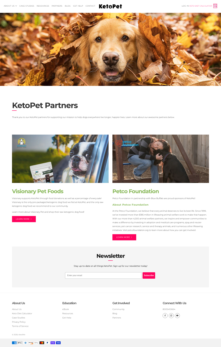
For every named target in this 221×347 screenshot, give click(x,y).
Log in (185, 6)
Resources (43, 6)
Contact (90, 6)
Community (118, 309)
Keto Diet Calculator (200, 6)
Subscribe (149, 275)
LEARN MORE (23, 219)
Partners (57, 6)
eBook (65, 309)
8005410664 (169, 309)
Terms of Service (20, 326)
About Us (9, 6)
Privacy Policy (18, 322)
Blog (68, 6)
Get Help (78, 6)
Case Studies (26, 6)
